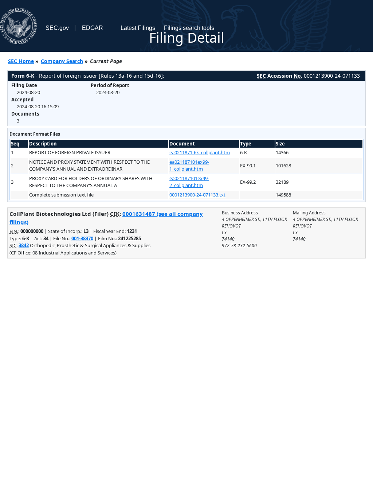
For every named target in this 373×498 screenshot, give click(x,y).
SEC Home (21, 61)
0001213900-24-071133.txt (197, 194)
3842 (24, 245)
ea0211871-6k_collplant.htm (199, 152)
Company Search (62, 61)
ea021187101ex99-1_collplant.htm (189, 165)
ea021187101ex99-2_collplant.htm (189, 182)
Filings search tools (189, 28)
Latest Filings (138, 28)
